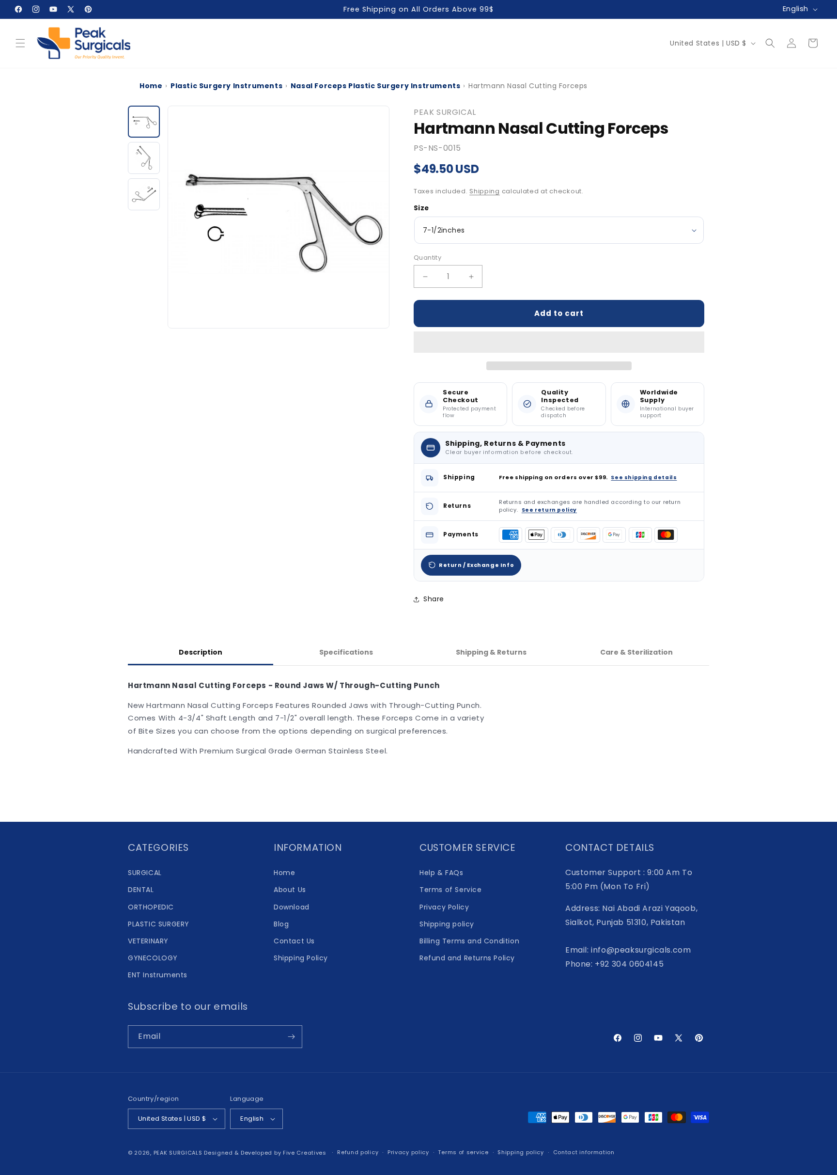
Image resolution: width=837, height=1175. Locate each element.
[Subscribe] (291, 1036)
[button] (559, 342)
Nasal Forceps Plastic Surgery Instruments (376, 86)
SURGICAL (145, 872)
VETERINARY (148, 941)
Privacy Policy (444, 907)
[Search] (770, 43)
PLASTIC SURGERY (158, 924)
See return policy (549, 510)
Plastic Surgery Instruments (226, 86)
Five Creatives (305, 1153)
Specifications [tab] (346, 652)
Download (292, 907)
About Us (290, 889)
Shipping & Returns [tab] (491, 652)
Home (151, 86)
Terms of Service (450, 889)
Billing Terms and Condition (469, 941)
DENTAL (141, 889)
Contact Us (294, 941)
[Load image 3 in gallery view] (144, 194)
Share (433, 599)
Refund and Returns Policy (467, 958)
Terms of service (463, 1152)
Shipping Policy (301, 958)
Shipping (484, 191)
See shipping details (644, 477)
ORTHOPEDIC (151, 907)
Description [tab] (200, 652)
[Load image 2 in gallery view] (144, 158)
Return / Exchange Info (476, 565)
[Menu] (20, 43)
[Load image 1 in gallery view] (144, 122)
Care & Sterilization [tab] (636, 652)
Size (421, 208)
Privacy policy (408, 1152)
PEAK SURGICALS (178, 1153)
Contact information (584, 1152)
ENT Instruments (157, 975)
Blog (281, 924)
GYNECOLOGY (153, 958)
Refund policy (357, 1152)
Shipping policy (446, 924)
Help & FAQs (441, 872)
